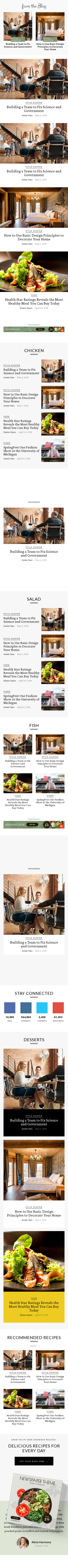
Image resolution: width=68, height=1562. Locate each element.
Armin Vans (27, 115)
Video (6, 443)
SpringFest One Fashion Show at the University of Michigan (21, 450)
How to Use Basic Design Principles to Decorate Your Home (50, 47)
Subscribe (58, 1003)
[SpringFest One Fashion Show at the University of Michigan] (53, 450)
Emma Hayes (26, 308)
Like (10, 1003)
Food (34, 295)
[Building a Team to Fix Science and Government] (17, 26)
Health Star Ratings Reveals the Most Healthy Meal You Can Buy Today (34, 301)
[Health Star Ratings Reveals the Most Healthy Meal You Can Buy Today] (34, 271)
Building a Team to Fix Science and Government (18, 45)
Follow (26, 1003)
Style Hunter (16, 39)
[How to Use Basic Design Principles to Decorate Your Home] (50, 26)
